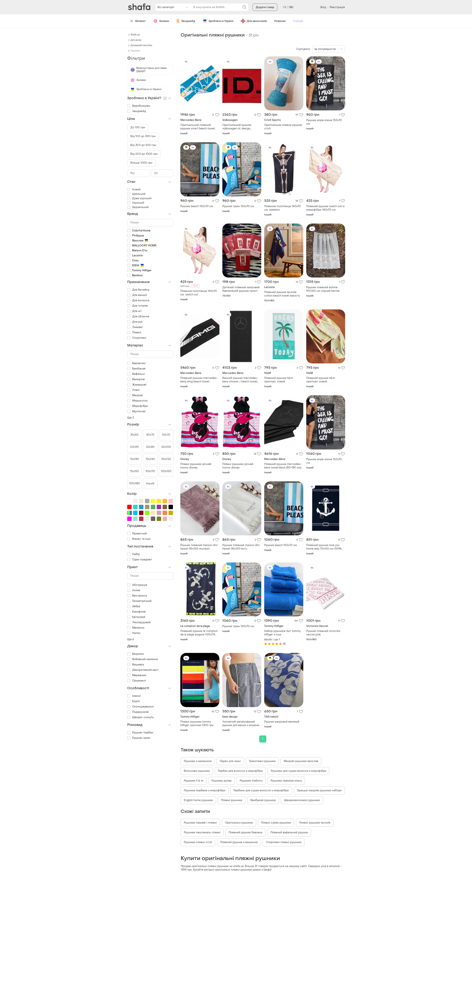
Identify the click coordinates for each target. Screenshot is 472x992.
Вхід (323, 7)
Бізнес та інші (141, 539)
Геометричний (142, 601)
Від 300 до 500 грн (143, 145)
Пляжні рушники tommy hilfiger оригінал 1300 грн (197, 723)
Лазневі (137, 327)
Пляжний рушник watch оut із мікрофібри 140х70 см (325, 208)
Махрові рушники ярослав (301, 761)
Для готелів (140, 306)
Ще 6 (130, 639)
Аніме (136, 590)
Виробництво (141, 106)
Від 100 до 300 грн (143, 136)
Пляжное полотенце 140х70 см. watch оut (198, 292)
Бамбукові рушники (263, 800)
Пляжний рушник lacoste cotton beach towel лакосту (282, 293)
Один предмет (142, 559)
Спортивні (139, 338)
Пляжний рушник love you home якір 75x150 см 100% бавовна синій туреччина (323, 546)
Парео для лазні (230, 761)
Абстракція (139, 585)
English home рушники (198, 800)
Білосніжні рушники (197, 771)
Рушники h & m (193, 780)
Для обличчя (140, 316)
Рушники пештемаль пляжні (202, 832)
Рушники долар (221, 780)
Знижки (164, 21)
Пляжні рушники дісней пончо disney (195, 465)
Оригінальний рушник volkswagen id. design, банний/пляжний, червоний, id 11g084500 (240, 126)
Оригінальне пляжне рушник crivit (283, 126)
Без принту (139, 595)
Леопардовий (141, 622)
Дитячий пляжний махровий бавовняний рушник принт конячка (241, 289)
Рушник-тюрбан (142, 732)
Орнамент (139, 680)
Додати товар (265, 7)
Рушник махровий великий (281, 721)
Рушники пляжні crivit (198, 842)
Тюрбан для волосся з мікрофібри (240, 771)
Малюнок (138, 628)
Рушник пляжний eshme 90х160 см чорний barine (322, 289)
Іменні (136, 696)
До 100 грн (137, 127)
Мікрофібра (140, 406)
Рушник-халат (141, 738)
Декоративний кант (145, 670)
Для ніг (137, 311)
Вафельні (138, 374)
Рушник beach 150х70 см (196, 206)
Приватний (139, 533)
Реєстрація (337, 7)
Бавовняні (139, 363)
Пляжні (136, 332)
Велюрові (138, 379)
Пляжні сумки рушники (276, 822)
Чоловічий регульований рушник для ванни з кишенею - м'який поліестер (241, 723)
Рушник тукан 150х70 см (238, 206)
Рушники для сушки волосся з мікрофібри (298, 771)
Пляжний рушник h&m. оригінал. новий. (279, 379)
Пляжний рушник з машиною (239, 842)
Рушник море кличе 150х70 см (324, 121)
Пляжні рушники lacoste (314, 822)
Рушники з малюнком (198, 761)
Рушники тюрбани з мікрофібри (204, 790)
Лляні (136, 390)
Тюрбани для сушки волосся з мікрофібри (261, 790)
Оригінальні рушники (239, 822)
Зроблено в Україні (221, 21)
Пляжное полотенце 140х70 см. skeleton (282, 208)
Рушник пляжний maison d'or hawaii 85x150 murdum (199, 546)
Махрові (137, 395)
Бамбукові (139, 368)
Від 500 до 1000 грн (144, 154)
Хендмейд (188, 21)
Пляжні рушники (231, 800)
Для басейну (140, 290)
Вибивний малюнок (145, 659)
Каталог (140, 21)
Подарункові (140, 712)
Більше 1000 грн (141, 163)
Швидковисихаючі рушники (302, 800)
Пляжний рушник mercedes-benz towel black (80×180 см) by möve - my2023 (283, 465)
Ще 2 (130, 417)
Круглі (136, 701)
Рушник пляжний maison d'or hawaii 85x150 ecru (241, 546)
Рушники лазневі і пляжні (200, 822)
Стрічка (298, 21)
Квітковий (138, 617)
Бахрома (138, 654)
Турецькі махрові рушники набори (319, 790)
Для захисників (257, 21)
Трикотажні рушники (262, 761)
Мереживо (139, 675)
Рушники (135, 50)
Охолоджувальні (143, 706)
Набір (136, 554)
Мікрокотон (140, 400)
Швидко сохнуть (143, 717)
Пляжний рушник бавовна (245, 832)
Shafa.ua (135, 34)
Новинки (280, 21)
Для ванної (139, 295)
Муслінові (138, 411)
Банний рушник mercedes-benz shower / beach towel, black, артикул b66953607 (240, 379)
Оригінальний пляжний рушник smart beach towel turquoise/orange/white (197, 126)
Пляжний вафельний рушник (289, 832)
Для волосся (140, 300)
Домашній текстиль (141, 45)
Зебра (136, 606)
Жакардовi (139, 384)
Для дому (136, 40)
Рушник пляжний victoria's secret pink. (323, 632)
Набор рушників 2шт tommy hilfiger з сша (282, 632)
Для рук (137, 322)
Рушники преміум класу (286, 780)
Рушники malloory (251, 780)
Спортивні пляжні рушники (283, 842)
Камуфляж (139, 611)
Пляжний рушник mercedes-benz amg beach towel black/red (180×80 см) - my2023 (199, 379)
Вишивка (138, 664)
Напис (136, 633)
